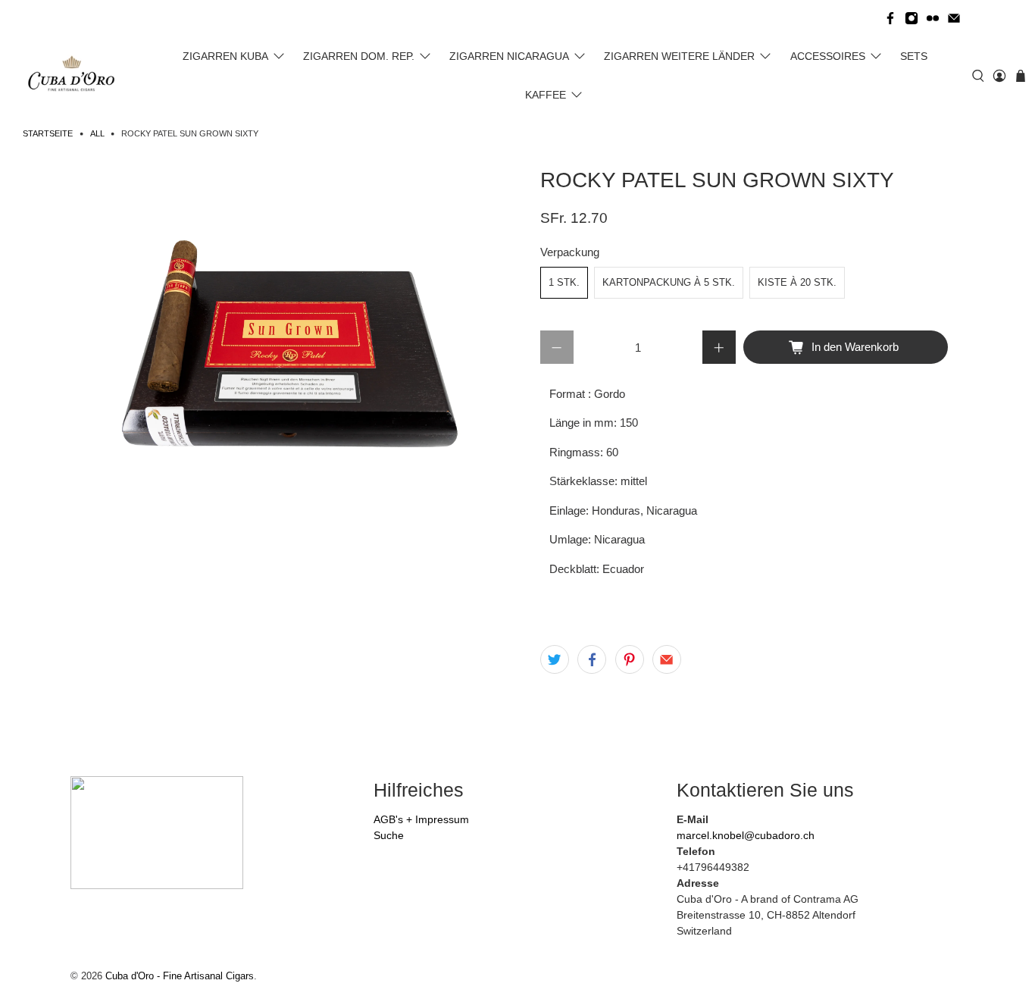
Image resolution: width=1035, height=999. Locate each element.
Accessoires (827, 56)
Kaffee (545, 95)
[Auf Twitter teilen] (554, 659)
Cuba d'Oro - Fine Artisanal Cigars (179, 976)
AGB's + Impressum (421, 819)
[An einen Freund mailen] (666, 659)
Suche (389, 835)
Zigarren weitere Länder (679, 56)
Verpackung (569, 252)
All (97, 134)
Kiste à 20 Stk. (797, 282)
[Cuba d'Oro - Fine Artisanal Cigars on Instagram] (911, 18)
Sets (913, 56)
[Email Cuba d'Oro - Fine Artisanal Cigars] (954, 18)
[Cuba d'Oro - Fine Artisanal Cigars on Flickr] (933, 18)
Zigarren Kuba (225, 56)
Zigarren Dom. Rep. (358, 56)
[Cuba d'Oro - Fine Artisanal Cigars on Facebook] (890, 18)
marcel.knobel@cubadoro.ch (746, 835)
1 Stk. (564, 282)
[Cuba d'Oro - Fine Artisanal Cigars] (74, 76)
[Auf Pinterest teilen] (629, 659)
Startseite (48, 134)
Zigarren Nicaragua (509, 56)
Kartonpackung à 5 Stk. (668, 282)
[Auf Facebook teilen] (591, 659)
